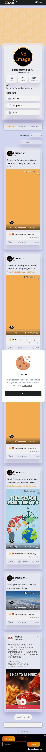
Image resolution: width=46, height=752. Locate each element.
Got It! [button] (23, 393)
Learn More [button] (27, 385)
